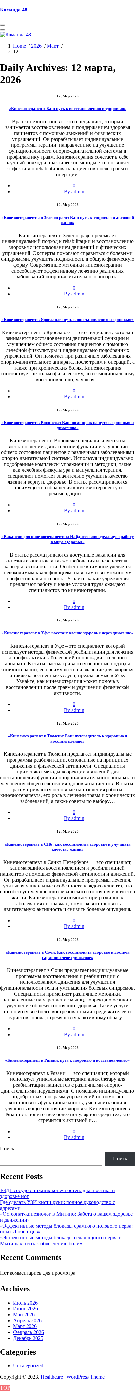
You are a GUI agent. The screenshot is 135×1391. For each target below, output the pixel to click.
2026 (36, 45)
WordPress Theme (86, 1377)
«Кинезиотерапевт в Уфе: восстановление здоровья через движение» (67, 632)
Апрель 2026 (27, 1320)
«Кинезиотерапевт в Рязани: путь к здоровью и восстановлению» (67, 1060)
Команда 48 (13, 9)
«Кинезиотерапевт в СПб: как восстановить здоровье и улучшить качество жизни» (68, 847)
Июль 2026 (25, 1302)
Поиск (7, 1148)
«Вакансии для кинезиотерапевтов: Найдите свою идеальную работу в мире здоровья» (67, 539)
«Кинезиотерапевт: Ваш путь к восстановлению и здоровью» (67, 108)
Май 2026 (24, 1314)
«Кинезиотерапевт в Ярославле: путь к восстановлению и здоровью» (67, 319)
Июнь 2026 (25, 1308)
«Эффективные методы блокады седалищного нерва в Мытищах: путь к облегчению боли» (61, 1240)
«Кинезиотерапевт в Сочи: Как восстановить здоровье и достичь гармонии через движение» (68, 955)
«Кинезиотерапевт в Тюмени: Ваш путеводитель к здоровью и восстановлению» (67, 739)
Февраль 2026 (28, 1332)
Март (53, 45)
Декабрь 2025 (28, 1338)
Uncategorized (28, 1365)
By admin (74, 191)
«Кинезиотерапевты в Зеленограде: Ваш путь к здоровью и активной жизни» (67, 220)
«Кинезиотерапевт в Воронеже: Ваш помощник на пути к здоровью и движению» (67, 425)
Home (19, 45)
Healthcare (52, 1377)
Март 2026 (25, 1326)
